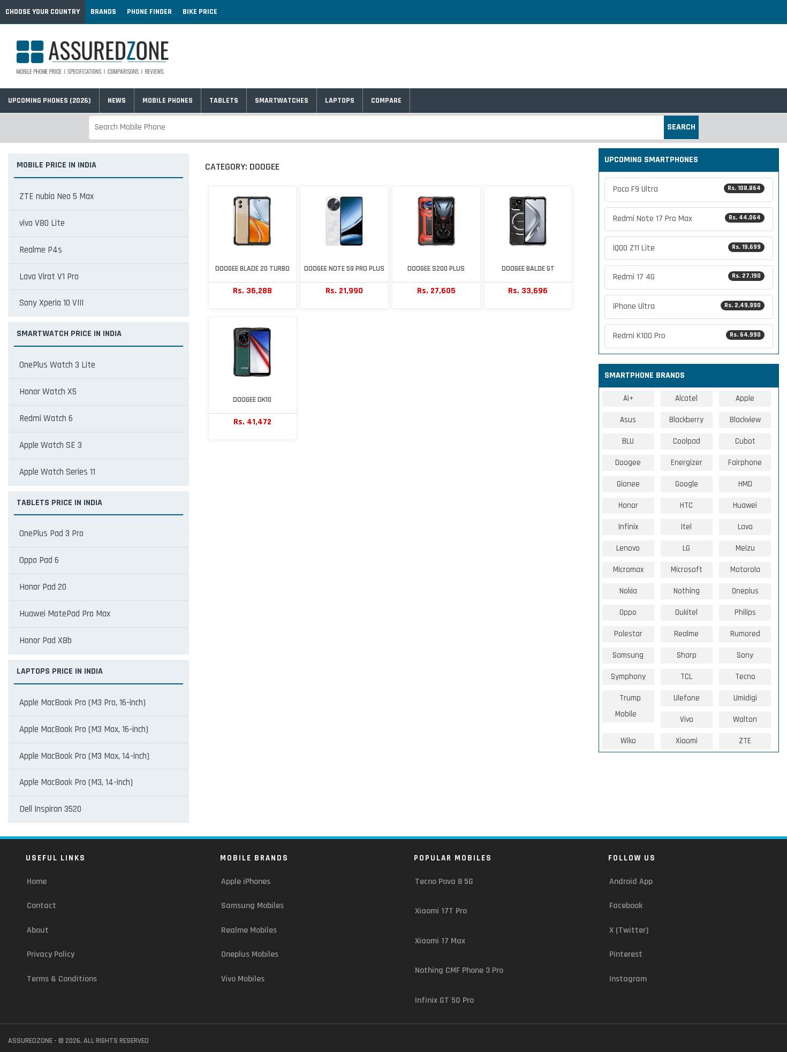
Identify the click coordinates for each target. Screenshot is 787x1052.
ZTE (745, 741)
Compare (386, 100)
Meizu (745, 548)
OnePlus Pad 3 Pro (51, 533)
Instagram (628, 979)
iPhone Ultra (687, 306)
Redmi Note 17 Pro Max (687, 218)
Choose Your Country (42, 12)
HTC (686, 505)
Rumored (745, 634)
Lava (745, 527)
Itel (686, 527)
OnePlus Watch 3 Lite (57, 365)
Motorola (745, 570)
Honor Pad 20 (42, 587)
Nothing (687, 591)
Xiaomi (687, 741)
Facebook (625, 905)
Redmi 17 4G (687, 277)
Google (686, 484)
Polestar (628, 634)
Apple (745, 398)
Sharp (687, 655)
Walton (745, 719)
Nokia (628, 591)
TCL (686, 677)
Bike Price (200, 12)
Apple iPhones (245, 881)
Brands (103, 12)
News (117, 100)
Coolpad (686, 441)
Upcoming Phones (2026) (49, 100)
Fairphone (745, 463)
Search (681, 127)
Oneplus (745, 591)
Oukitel (686, 612)
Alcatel (686, 398)
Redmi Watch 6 (46, 418)
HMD (745, 484)
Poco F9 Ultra (687, 189)
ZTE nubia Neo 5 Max (56, 196)
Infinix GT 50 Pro (444, 1000)
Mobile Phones (167, 100)
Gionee (628, 484)
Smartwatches (281, 100)
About (38, 930)
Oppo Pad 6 (39, 560)
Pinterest (625, 954)
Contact (41, 905)
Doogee (628, 463)
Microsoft (686, 570)
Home (37, 881)
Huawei (745, 505)
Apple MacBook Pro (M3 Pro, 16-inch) (82, 702)
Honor (628, 505)
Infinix (628, 527)
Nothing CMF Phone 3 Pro (459, 970)
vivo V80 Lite (42, 223)
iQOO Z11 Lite (687, 248)
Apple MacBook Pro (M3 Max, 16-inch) (83, 729)
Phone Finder (149, 12)
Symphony (628, 677)
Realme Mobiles (249, 930)
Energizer (686, 463)
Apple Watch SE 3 (50, 445)
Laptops (339, 100)
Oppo (628, 612)
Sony (745, 655)
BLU (628, 441)
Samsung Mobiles (252, 905)
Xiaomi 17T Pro (441, 911)
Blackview (745, 420)
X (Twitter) (628, 930)
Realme (686, 634)
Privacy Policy (50, 954)
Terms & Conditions (62, 979)
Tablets (223, 100)
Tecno (745, 677)
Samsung (628, 655)
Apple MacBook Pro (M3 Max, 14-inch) (84, 756)
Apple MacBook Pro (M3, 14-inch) (76, 782)
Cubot (745, 441)
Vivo (686, 719)
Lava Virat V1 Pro (49, 277)
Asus (628, 420)
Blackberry (686, 420)
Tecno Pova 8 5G (444, 881)
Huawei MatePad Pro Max (64, 614)
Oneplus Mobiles (249, 954)
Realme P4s (40, 250)
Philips (745, 612)
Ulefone (687, 698)
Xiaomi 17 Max (440, 941)
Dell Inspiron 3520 (50, 809)
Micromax (628, 570)
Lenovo (628, 548)
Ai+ (628, 398)
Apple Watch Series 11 (57, 472)
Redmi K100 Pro (687, 335)
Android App (631, 881)
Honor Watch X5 (48, 392)
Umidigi (745, 698)
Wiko (628, 741)
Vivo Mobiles (242, 979)
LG (686, 548)
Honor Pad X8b (45, 640)
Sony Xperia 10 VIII (51, 303)
